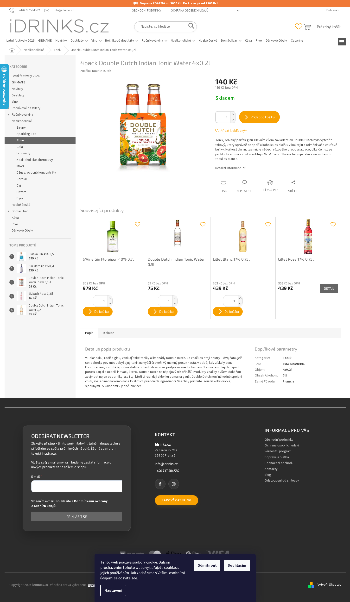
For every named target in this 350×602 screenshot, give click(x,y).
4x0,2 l (287, 369)
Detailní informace (228, 168)
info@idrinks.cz (166, 464)
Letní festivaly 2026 (25, 76)
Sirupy (21, 127)
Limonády (23, 153)
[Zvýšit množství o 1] (232, 114)
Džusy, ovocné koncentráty (36, 172)
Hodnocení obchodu (279, 463)
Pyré (20, 198)
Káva (15, 217)
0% (285, 375)
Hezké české (21, 204)
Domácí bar (20, 211)
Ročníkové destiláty (26, 108)
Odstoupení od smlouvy (282, 480)
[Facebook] (160, 484)
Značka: (95, 71)
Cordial (22, 179)
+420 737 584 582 (167, 471)
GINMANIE (18, 82)
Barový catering (176, 500)
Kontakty (271, 469)
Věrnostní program (278, 451)
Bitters (21, 192)
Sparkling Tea (26, 134)
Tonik (21, 140)
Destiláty (18, 95)
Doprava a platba (277, 457)
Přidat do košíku (263, 117)
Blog (268, 475)
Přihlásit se (76, 517)
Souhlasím (237, 565)
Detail (329, 288)
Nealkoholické (22, 121)
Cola (20, 146)
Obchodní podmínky (146, 10)
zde (134, 578)
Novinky (17, 89)
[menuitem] (20, 41)
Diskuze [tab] (108, 333)
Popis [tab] (89, 333)
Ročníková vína (22, 114)
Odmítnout (207, 565)
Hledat (190, 27)
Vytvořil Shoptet (329, 585)
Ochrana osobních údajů (189, 10)
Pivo (15, 224)
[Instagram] (173, 484)
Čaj (19, 185)
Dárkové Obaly (22, 230)
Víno (15, 101)
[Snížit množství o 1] (232, 120)
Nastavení (113, 590)
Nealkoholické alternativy (35, 159)
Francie (288, 381)
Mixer (20, 166)
